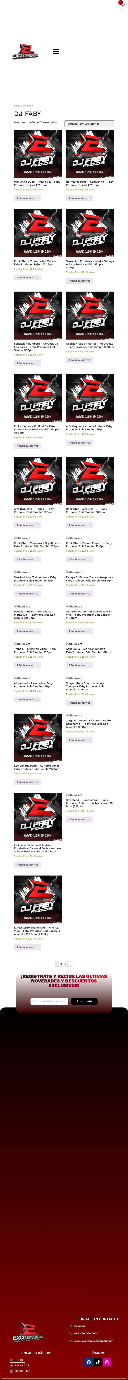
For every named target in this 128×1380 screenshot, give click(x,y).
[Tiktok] (98, 1362)
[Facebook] (88, 1362)
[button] (38, 156)
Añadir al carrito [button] (27, 198)
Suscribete (84, 1001)
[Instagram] (107, 1362)
